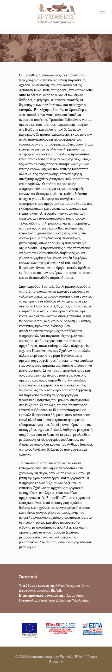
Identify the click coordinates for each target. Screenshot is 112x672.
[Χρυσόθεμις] (56, 13)
